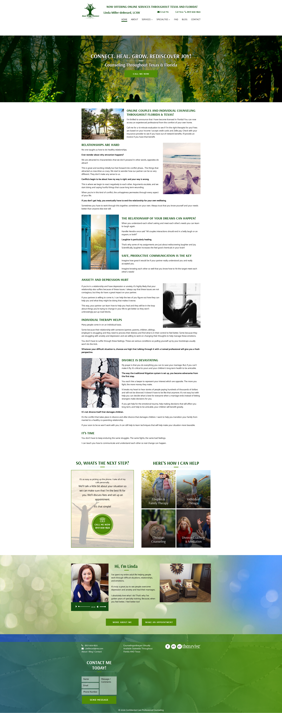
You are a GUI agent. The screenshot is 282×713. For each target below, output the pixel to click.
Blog (184, 20)
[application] (89, 606)
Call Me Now (141, 73)
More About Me (122, 622)
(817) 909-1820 (193, 12)
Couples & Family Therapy (158, 501)
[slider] (102, 607)
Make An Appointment (159, 622)
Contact (195, 20)
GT (179, 647)
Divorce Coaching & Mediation (193, 539)
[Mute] (98, 607)
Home (124, 20)
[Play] (76, 606)
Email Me (164, 12)
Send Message (99, 700)
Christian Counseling (158, 539)
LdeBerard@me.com (94, 648)
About (134, 20)
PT (173, 647)
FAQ (176, 20)
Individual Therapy (193, 501)
